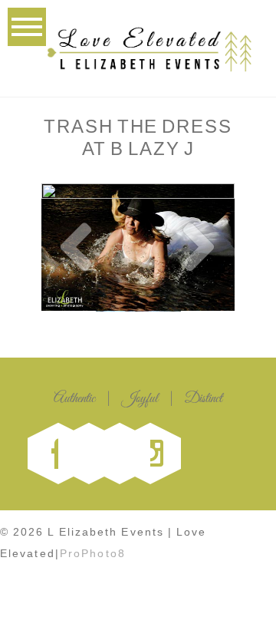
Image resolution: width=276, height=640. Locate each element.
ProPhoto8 (93, 553)
